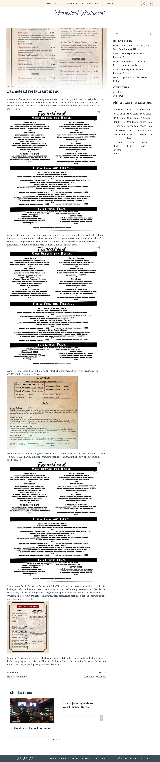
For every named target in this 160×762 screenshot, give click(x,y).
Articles (72, 3)
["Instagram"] (151, 4)
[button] (100, 3)
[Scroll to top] (154, 758)
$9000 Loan (120, 134)
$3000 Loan (120, 126)
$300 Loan (145, 109)
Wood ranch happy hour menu (32, 728)
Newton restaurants (17, 675)
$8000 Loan (146, 130)
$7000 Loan (133, 130)
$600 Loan (145, 114)
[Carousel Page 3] (59, 739)
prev (12, 718)
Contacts (109, 3)
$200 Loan (132, 109)
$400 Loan (119, 114)
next (101, 718)
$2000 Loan (146, 122)
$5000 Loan (146, 126)
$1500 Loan (132, 122)
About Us (59, 3)
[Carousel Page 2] (56, 739)
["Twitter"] (146, 4)
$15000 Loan (146, 134)
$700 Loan (119, 118)
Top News (84, 3)
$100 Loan (119, 109)
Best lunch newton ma (95, 675)
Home (49, 3)
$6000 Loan (120, 130)
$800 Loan (132, 118)
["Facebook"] (142, 4)
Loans (95, 758)
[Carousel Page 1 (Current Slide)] (53, 739)
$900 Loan (145, 118)
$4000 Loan (133, 126)
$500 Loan (132, 114)
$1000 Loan (120, 122)
